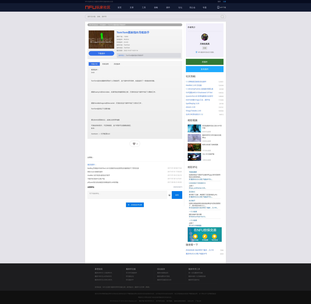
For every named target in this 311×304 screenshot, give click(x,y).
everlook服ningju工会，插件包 (198, 100)
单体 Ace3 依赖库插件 (95, 172)
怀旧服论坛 (130, 276)
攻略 (156, 7)
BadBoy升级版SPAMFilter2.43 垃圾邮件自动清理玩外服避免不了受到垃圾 (113, 168)
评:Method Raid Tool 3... (197, 216)
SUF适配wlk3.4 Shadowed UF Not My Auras (199, 92)
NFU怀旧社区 (93, 25)
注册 (224, 1)
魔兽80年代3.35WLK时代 (103, 280)
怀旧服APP (130, 280)
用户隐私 (169, 301)
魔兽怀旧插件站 (193, 280)
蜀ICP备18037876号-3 (146, 301)
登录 (219, 1)
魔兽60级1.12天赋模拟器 (197, 276)
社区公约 (191, 301)
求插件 (205, 62)
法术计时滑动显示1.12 (194, 114)
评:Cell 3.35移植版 (195, 225)
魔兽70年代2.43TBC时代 (103, 276)
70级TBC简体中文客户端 (96, 179)
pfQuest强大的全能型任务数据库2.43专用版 (102, 182)
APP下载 (223, 7)
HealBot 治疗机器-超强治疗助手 (98, 175)
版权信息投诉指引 (180, 301)
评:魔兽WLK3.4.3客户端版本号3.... (200, 179)
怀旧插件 (103, 25)
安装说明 (105, 64)
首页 (119, 7)
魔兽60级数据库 (162, 273)
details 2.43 (190, 107)
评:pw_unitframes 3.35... (197, 188)
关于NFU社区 (160, 301)
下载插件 (101, 53)
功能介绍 (94, 64)
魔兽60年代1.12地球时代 (103, 273)
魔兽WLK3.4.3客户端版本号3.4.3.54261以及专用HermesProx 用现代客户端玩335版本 (199, 253)
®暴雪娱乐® (106, 294)
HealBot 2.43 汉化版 (194, 85)
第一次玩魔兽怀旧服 (195, 273)
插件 (168, 7)
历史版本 (117, 64)
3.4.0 (126, 42)
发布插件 (205, 69)
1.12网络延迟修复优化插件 (196, 81)
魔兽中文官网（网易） (143, 287)
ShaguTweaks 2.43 (193, 110)
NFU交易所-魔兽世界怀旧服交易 (114, 287)
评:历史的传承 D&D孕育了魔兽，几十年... (203, 208)
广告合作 (198, 301)
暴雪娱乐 (130, 287)
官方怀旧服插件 (131, 273)
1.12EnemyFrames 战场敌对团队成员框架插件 (199, 89)
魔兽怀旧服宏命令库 (164, 280)
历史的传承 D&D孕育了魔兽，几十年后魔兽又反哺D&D (200, 250)
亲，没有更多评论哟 (135, 205)
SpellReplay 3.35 (192, 103)
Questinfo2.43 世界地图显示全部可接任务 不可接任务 (199, 96)
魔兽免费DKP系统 (163, 276)
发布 (177, 195)
